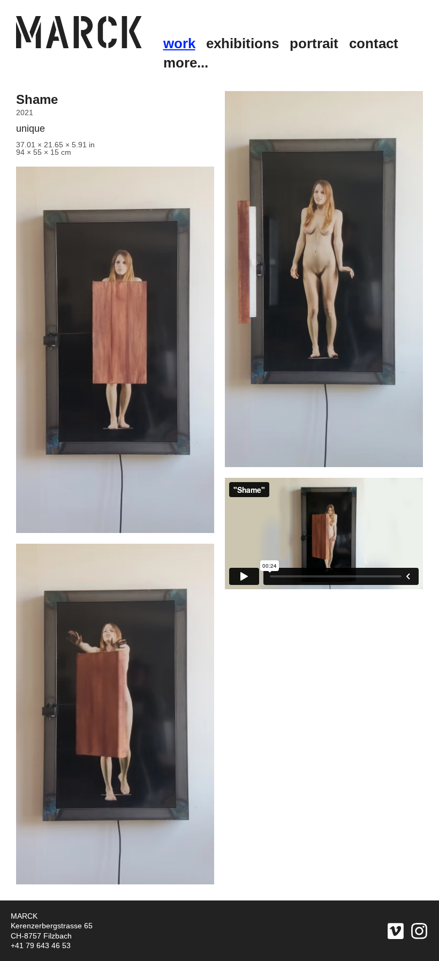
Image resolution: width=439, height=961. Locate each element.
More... (185, 63)
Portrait (314, 43)
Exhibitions (242, 43)
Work (179, 43)
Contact (373, 43)
